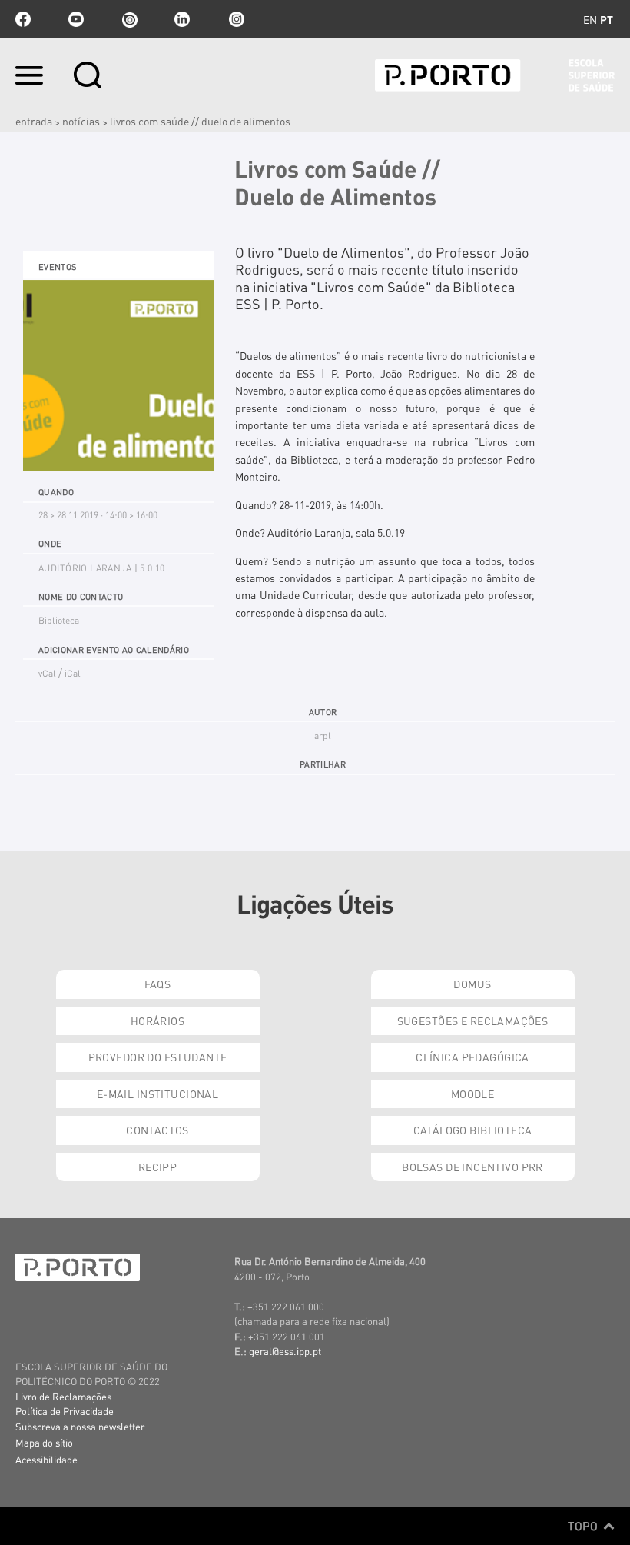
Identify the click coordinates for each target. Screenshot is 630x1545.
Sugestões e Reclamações (473, 1020)
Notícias (81, 121)
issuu (129, 19)
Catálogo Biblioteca (472, 1130)
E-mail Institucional (157, 1093)
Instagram (235, 19)
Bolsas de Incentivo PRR (472, 1167)
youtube (76, 19)
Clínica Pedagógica (472, 1057)
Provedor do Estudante (157, 1057)
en (590, 19)
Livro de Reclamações (63, 1396)
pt (606, 19)
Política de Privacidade (64, 1410)
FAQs (157, 984)
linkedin (182, 19)
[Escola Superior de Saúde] (495, 75)
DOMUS (472, 984)
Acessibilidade (46, 1459)
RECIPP (157, 1167)
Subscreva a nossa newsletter (79, 1426)
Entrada (33, 121)
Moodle (473, 1093)
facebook (23, 19)
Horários (157, 1020)
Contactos (157, 1130)
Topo (584, 1525)
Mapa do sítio (44, 1442)
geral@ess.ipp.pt (285, 1350)
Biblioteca (58, 620)
